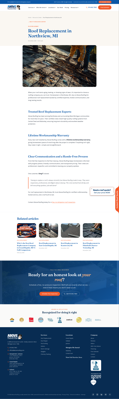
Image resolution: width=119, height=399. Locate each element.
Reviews (93, 341)
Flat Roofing (44, 343)
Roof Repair (44, 341)
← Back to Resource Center (37, 21)
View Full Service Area (74, 357)
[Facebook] (93, 394)
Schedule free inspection (50, 294)
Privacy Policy (65, 394)
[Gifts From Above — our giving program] (96, 379)
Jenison (68, 343)
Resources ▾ (74, 7)
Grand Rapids (69, 338)
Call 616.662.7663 (71, 294)
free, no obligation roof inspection (63, 202)
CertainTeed (69, 353)
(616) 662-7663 (13, 359)
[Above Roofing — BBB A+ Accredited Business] (96, 365)
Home (29, 17)
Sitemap (83, 394)
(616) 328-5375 (13, 366)
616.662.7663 (92, 7)
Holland (68, 341)
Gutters (43, 346)
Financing (93, 349)
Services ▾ (31, 7)
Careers (93, 354)
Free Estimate (105, 7)
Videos (92, 343)
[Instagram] (97, 394)
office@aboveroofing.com (16, 350)
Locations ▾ (51, 7)
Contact (93, 357)
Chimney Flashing (46, 354)
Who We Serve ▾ (41, 7)
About (92, 338)
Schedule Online (105, 2)
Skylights (43, 351)
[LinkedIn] (101, 394)
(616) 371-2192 (13, 374)
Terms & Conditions (75, 394)
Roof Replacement (46, 338)
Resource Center (37, 17)
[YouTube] (105, 394)
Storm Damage (45, 349)
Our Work (60, 7)
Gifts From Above (96, 346)
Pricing (67, 7)
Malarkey (68, 350)
